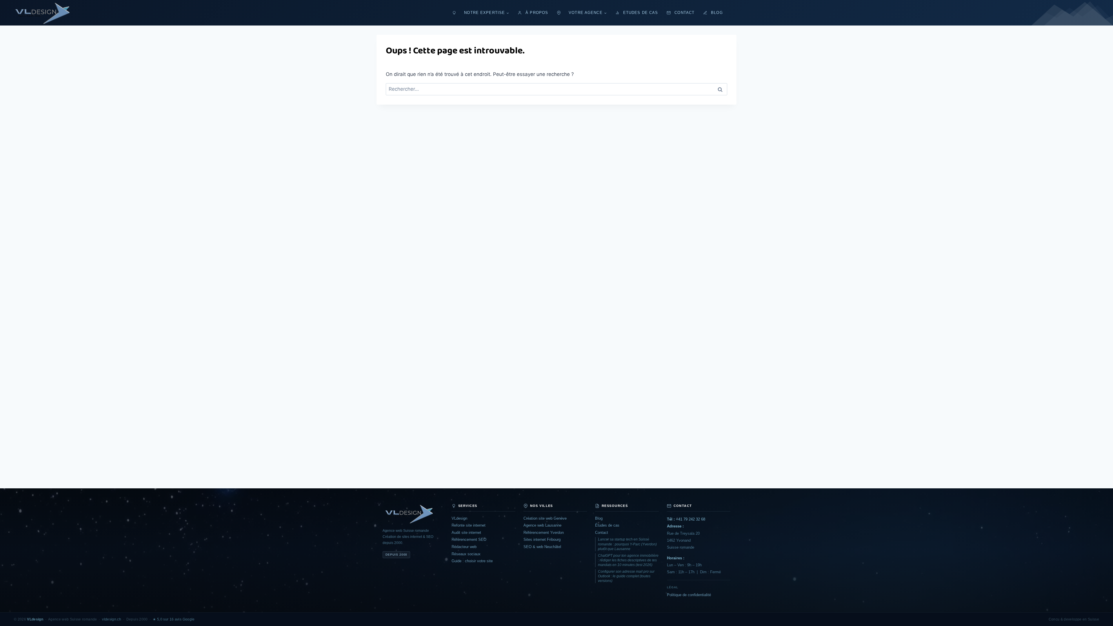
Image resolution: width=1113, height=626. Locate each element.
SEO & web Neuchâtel (542, 547)
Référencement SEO (469, 539)
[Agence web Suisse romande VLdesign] (413, 513)
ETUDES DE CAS (640, 13)
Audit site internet (466, 532)
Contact (684, 13)
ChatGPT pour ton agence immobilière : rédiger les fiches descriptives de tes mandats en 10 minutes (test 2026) (628, 560)
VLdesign (459, 518)
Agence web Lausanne (542, 525)
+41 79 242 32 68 (686, 519)
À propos (536, 13)
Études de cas (607, 525)
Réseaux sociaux (466, 554)
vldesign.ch (111, 619)
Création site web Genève (545, 518)
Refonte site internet (468, 525)
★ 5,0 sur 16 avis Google (173, 619)
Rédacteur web (464, 547)
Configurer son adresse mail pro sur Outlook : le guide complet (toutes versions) (626, 576)
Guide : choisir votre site (472, 561)
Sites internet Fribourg (542, 539)
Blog (717, 13)
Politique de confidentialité (689, 595)
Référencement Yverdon (543, 532)
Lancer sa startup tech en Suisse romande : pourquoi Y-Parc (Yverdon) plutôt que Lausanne (627, 544)
